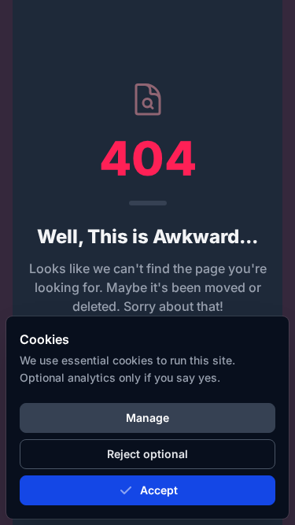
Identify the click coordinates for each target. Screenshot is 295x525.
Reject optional (147, 453)
